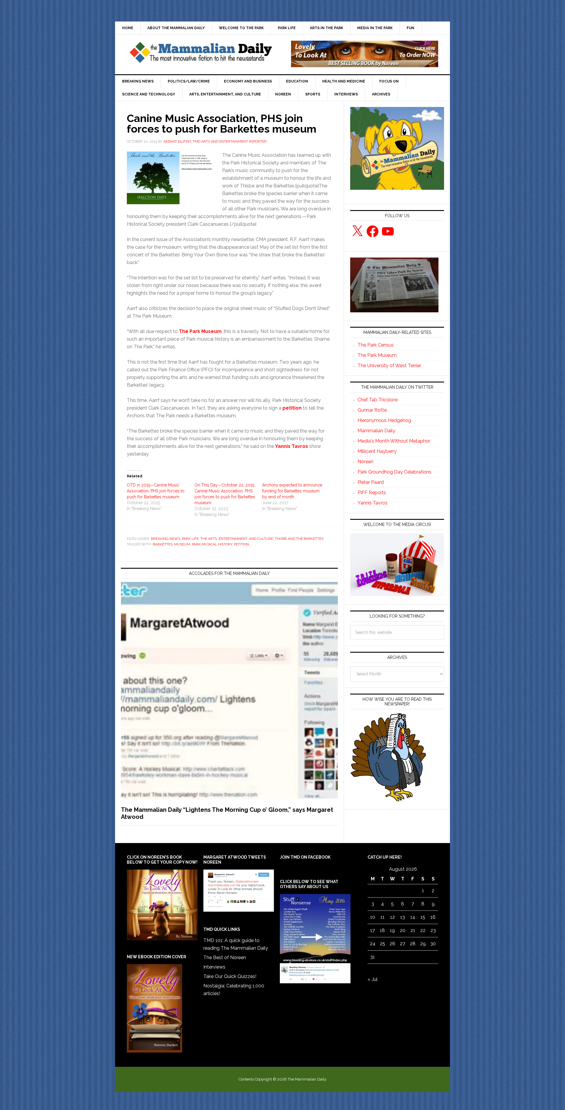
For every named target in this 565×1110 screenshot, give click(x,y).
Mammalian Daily (376, 430)
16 (433, 917)
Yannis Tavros (373, 503)
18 (382, 930)
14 (412, 917)
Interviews (214, 967)
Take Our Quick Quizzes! (229, 976)
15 (423, 917)
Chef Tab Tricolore (378, 400)
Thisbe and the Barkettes (299, 539)
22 (423, 930)
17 (372, 930)
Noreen (365, 461)
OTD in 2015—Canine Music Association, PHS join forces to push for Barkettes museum (156, 491)
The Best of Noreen (224, 957)
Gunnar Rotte (372, 410)
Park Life (190, 539)
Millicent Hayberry (377, 451)
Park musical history (212, 544)
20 (403, 930)
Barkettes (162, 544)
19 (392, 930)
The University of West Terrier (389, 365)
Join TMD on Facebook (305, 857)
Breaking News (165, 539)
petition (241, 544)
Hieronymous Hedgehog (384, 420)
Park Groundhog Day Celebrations (394, 472)
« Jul (373, 979)
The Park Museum (377, 355)
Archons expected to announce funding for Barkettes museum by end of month (292, 491)
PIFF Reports (372, 492)
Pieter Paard (371, 482)
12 (392, 917)
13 (402, 917)
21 (413, 930)
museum (182, 544)
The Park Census (376, 345)
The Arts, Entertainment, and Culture (236, 539)
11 (382, 917)
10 (372, 917)
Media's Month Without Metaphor (394, 441)
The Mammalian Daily (200, 54)
